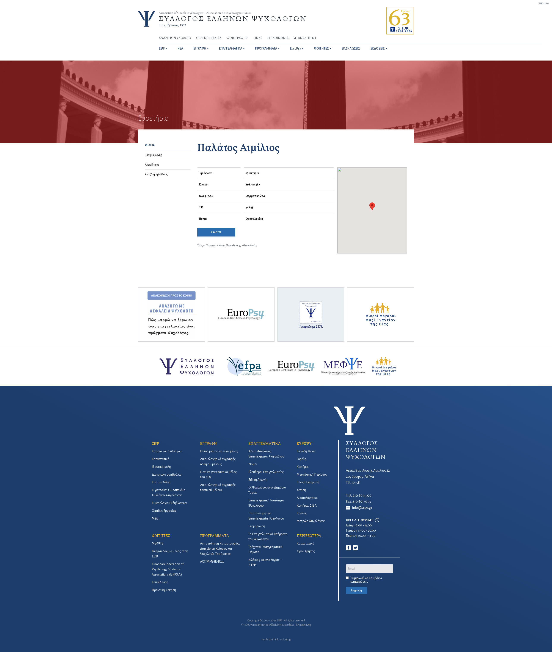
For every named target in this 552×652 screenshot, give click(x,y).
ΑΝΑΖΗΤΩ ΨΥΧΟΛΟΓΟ (175, 38)
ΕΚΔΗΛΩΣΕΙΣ (351, 48)
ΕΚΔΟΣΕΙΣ (377, 48)
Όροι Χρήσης (306, 551)
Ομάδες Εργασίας (164, 510)
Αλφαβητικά (152, 164)
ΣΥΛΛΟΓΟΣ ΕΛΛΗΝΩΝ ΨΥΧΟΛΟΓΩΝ (233, 18)
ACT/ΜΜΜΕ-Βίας (212, 561)
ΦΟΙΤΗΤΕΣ (321, 48)
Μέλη (155, 518)
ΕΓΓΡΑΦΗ (199, 48)
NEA (180, 48)
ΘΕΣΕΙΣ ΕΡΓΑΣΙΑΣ (208, 38)
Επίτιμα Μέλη (161, 482)
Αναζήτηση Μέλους (156, 174)
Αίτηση (301, 490)
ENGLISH (544, 3)
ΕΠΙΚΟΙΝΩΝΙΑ (278, 38)
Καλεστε (216, 232)
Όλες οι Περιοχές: (206, 245)
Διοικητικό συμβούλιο (167, 474)
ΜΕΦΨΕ (157, 543)
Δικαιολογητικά (307, 498)
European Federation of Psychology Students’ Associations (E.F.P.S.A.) (167, 569)
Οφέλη (301, 459)
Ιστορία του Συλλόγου (167, 451)
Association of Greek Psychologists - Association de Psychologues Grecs (205, 13)
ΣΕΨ (162, 48)
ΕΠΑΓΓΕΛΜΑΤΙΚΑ (230, 48)
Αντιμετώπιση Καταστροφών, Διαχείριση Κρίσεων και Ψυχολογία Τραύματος (220, 549)
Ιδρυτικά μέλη (161, 466)
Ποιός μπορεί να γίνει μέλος (219, 451)
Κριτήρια (303, 466)
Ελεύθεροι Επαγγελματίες (266, 472)
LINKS (257, 38)
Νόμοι (252, 464)
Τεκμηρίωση (256, 526)
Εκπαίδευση (160, 582)
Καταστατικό (160, 459)
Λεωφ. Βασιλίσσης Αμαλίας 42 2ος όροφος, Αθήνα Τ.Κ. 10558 (368, 477)
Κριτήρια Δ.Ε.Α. (307, 505)
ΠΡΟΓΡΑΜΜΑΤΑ (266, 48)
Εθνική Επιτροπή (308, 482)
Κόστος (302, 513)
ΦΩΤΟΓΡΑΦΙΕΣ (237, 38)
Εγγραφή (356, 590)
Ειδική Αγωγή (257, 479)
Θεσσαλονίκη (250, 245)
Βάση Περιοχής (153, 155)
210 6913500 (362, 496)
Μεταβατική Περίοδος (312, 474)
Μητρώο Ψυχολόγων (311, 521)
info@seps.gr (362, 508)
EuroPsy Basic (306, 451)
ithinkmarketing (281, 639)
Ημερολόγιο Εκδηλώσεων (169, 503)
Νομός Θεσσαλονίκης (229, 245)
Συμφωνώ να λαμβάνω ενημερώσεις (366, 579)
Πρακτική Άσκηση (164, 590)
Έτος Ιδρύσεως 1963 (172, 25)
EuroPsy (295, 48)
